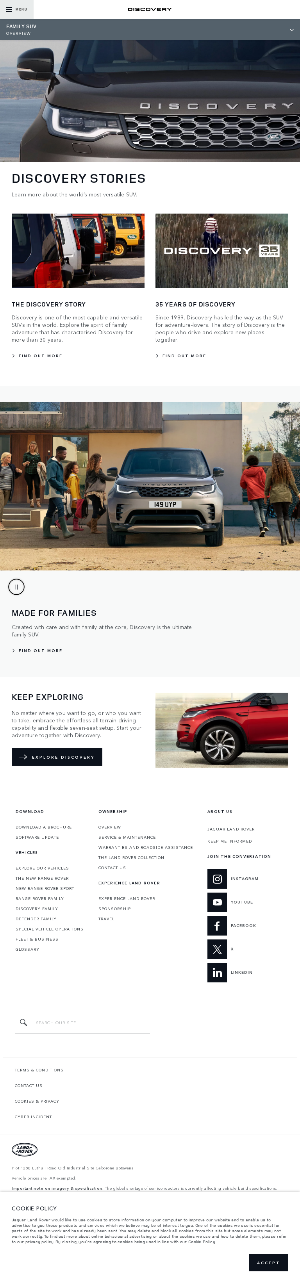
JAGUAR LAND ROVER (231, 829)
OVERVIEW (109, 827)
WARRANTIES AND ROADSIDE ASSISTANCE (145, 847)
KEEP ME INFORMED (229, 841)
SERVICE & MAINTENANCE (127, 837)
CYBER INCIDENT (33, 1116)
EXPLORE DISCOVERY (63, 757)
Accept (268, 1262)
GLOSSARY (27, 949)
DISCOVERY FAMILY (37, 908)
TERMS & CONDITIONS (39, 1070)
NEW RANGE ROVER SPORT (45, 888)
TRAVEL (106, 918)
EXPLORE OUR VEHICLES (42, 868)
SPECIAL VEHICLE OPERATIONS (50, 929)
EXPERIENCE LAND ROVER (126, 898)
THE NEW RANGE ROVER (42, 878)
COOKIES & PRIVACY (37, 1101)
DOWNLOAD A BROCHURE (44, 827)
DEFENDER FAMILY (36, 918)
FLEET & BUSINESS (37, 939)
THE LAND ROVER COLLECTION (131, 857)
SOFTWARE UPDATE (37, 837)
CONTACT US (112, 867)
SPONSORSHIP (114, 908)
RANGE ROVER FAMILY (40, 898)
